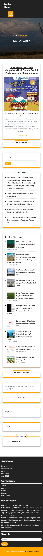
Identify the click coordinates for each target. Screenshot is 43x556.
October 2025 (6, 468)
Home (16, 36)
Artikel (3, 486)
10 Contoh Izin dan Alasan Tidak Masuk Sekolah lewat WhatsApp (25, 244)
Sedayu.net (9, 426)
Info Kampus (5, 495)
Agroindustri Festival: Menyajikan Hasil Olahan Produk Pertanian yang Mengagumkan (21, 70)
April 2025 (5, 476)
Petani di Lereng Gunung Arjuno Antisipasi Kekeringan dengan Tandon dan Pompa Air (21, 220)
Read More (21, 135)
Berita (3, 488)
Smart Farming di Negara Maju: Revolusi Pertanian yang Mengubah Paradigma (26, 295)
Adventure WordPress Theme (21, 551)
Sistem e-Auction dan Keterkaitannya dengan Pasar (20, 518)
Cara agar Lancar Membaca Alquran (14, 505)
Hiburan (4, 493)
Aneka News (7, 5)
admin (20, 113)
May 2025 (5, 473)
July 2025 (4, 471)
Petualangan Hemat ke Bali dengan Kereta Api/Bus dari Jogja (26, 283)
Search (8, 163)
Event (3, 491)
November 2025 (7, 466)
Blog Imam (9, 412)
